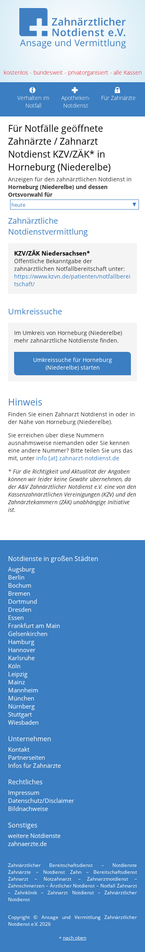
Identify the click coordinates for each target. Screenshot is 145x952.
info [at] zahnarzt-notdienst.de (77, 458)
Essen (16, 617)
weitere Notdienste (34, 835)
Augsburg (21, 569)
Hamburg (21, 642)
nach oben (74, 937)
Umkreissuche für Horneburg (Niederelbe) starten (72, 363)
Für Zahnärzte (118, 98)
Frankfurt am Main (34, 626)
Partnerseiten (26, 757)
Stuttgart (20, 714)
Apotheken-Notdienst (76, 101)
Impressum (23, 792)
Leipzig (17, 674)
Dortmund (22, 601)
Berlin (16, 577)
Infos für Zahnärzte (34, 765)
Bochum (19, 585)
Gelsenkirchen (28, 634)
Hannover (21, 650)
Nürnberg (21, 706)
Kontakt (18, 749)
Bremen (19, 593)
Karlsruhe (21, 658)
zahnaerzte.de (27, 844)
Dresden (19, 609)
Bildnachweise (28, 808)
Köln (14, 666)
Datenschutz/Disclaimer (41, 800)
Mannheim (23, 690)
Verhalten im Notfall (33, 101)
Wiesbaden (23, 722)
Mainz (16, 682)
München (21, 698)
